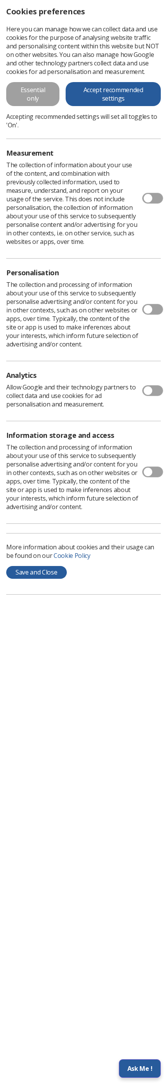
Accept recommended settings (113, 94)
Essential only (33, 94)
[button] (140, 1068)
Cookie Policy (72, 555)
